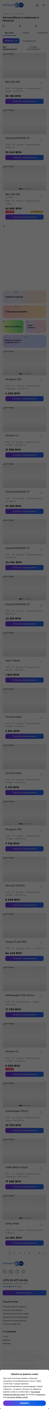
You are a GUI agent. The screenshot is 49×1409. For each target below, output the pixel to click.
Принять (24, 1403)
